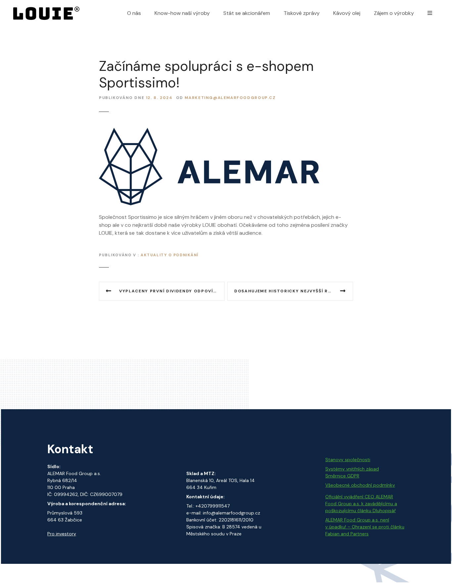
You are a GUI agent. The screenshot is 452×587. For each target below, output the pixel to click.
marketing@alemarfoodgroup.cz (230, 97)
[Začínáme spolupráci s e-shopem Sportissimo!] (209, 131)
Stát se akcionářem (246, 13)
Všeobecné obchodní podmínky (360, 485)
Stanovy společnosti (347, 460)
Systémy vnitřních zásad (352, 469)
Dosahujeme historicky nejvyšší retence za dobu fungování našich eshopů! (293, 291)
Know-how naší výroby (182, 13)
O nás (134, 13)
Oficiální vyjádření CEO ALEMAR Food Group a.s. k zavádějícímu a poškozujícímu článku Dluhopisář (361, 504)
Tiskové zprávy (302, 13)
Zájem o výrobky (394, 13)
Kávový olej (346, 13)
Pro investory (61, 534)
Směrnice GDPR (342, 476)
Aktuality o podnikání (170, 255)
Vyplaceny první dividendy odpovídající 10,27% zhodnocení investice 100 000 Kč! (172, 291)
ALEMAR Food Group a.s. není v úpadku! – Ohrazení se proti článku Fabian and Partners (364, 527)
